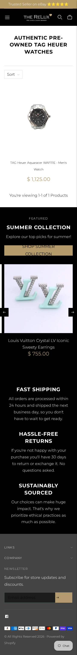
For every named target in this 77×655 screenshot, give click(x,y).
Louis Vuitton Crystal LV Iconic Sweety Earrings (38, 344)
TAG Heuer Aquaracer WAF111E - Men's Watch (38, 166)
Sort (11, 74)
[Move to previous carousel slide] (4, 312)
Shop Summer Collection (38, 250)
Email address (21, 593)
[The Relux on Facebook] (6, 616)
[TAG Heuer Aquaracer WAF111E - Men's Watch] (38, 117)
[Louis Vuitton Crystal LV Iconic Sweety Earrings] (38, 298)
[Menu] (7, 17)
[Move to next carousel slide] (72, 312)
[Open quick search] (60, 17)
